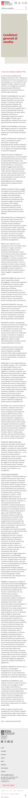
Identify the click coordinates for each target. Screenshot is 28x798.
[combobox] (13, 8)
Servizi (3, 758)
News (2, 761)
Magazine (3, 764)
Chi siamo (3, 751)
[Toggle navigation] (26, 3)
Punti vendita (4, 768)
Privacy (10, 790)
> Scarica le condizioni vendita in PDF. (13, 72)
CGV (7, 790)
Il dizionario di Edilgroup (14, 793)
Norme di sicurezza (5, 793)
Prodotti (3, 754)
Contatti (3, 771)
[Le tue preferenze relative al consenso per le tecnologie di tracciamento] (25, 795)
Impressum (3, 790)
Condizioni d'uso (20, 790)
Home (2, 747)
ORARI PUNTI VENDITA (9, 785)
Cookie (14, 790)
